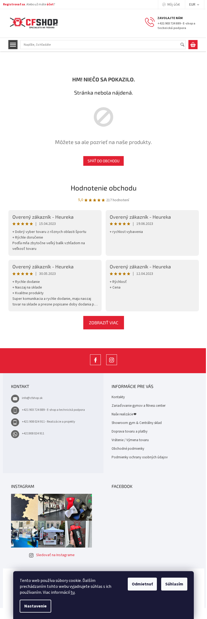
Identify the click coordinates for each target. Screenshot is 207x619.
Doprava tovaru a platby (129, 431)
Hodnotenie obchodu (104, 187)
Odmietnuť (142, 584)
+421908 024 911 (33, 433)
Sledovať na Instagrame (55, 555)
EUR (192, 4)
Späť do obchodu (103, 161)
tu (73, 592)
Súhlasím (174, 584)
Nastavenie (35, 606)
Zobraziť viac (103, 322)
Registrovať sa (14, 4)
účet (50, 4)
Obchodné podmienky (128, 448)
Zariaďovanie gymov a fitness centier (138, 405)
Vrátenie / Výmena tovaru (130, 440)
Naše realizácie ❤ (124, 414)
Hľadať (184, 45)
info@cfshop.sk (32, 398)
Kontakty (118, 397)
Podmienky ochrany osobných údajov (140, 457)
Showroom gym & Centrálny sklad (137, 422)
